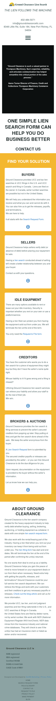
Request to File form (32, 333)
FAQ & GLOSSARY (28, 686)
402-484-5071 (28, 19)
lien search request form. (36, 533)
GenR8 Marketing (32, 677)
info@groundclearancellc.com (28, 23)
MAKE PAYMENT (28, 697)
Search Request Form (33, 219)
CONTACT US (28, 688)
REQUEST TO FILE (28, 691)
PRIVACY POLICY (28, 694)
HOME (28, 680)
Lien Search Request (17, 449)
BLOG (28, 699)
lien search (20, 260)
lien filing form (25, 549)
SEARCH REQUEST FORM (28, 683)
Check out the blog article (25, 593)
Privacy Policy (46, 677)
